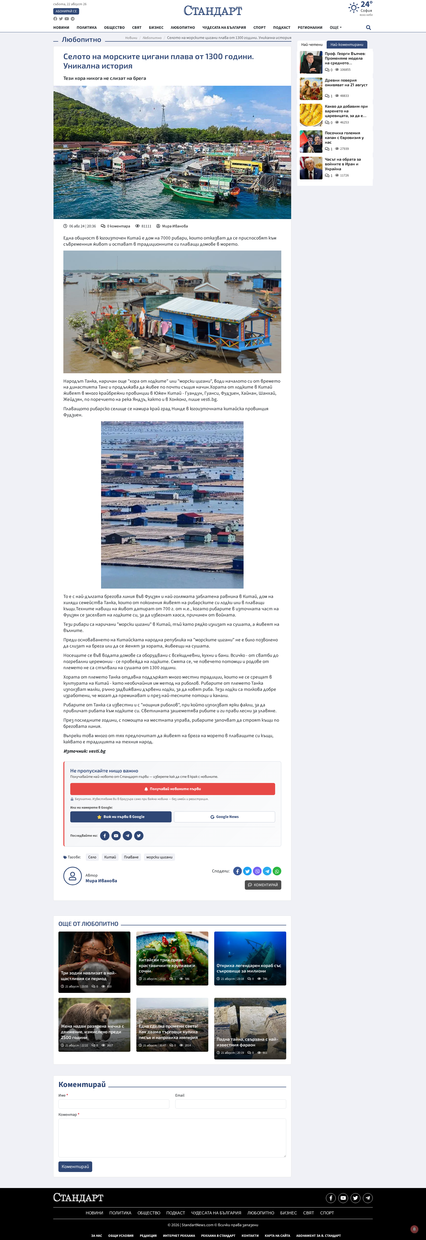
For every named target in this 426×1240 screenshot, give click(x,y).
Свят (308, 1213)
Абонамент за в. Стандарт (318, 1235)
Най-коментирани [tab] (347, 44)
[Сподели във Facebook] (237, 871)
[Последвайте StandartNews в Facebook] (55, 19)
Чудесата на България (216, 1213)
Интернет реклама (179, 1235)
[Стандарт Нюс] (78, 1201)
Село (92, 857)
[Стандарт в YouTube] (116, 835)
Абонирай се (66, 11)
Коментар (68, 1115)
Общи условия (121, 1235)
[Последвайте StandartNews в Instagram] (61, 19)
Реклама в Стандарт (218, 1235)
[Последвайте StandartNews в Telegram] (73, 19)
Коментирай (265, 885)
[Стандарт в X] (138, 835)
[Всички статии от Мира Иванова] (72, 876)
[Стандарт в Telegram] (127, 835)
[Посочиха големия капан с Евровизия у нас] (311, 141)
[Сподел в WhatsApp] (277, 871)
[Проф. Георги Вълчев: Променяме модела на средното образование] (311, 62)
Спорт (327, 1213)
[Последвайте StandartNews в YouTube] (67, 19)
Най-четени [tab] (312, 44)
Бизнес (288, 1213)
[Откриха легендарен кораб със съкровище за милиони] (250, 958)
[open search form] (368, 27)
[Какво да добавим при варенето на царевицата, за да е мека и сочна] (311, 115)
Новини (131, 37)
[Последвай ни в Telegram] (368, 1198)
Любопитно (152, 37)
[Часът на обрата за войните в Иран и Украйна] (311, 168)
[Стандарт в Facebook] (104, 835)
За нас (96, 1235)
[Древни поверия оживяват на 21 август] (311, 89)
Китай (110, 857)
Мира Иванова (175, 226)
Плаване (131, 857)
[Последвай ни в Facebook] (331, 1198)
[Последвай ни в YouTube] (343, 1198)
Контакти (250, 1235)
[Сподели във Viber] (257, 871)
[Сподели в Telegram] (267, 871)
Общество (149, 1213)
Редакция (148, 1235)
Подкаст (175, 1213)
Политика (120, 1213)
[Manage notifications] (414, 1229)
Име (63, 1095)
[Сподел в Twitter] (247, 871)
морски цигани (159, 857)
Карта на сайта (277, 1235)
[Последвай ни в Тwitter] (355, 1198)
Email (179, 1095)
